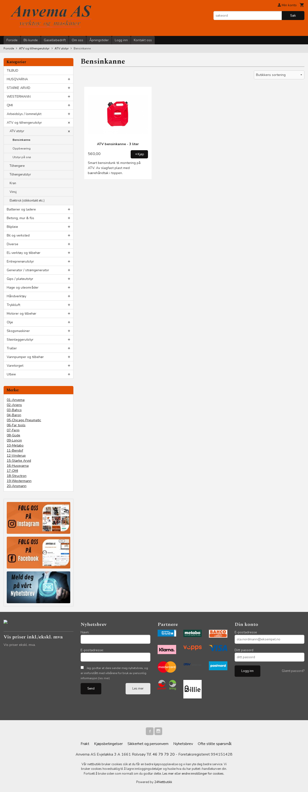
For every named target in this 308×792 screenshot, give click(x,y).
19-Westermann (19, 481)
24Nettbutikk (163, 782)
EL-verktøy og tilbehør (23, 252)
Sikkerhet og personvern (148, 743)
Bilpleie (12, 226)
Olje (10, 322)
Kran (13, 183)
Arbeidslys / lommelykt (24, 114)
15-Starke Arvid (19, 460)
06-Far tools (16, 425)
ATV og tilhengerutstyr (24, 122)
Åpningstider (99, 40)
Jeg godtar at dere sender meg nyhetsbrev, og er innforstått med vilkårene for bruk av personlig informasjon (114, 673)
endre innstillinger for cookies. (203, 774)
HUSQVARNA (17, 79)
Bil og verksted (18, 235)
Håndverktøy (16, 296)
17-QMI (12, 470)
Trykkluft (13, 305)
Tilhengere (17, 166)
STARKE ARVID (18, 88)
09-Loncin (14, 440)
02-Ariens (14, 405)
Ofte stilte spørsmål (214, 743)
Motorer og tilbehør (21, 313)
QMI (10, 105)
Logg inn (121, 40)
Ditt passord (244, 650)
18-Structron (16, 476)
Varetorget (15, 365)
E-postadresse (246, 632)
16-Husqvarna (18, 465)
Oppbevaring (22, 148)
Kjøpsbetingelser (108, 743)
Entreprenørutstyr (20, 261)
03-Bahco (14, 410)
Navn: (85, 632)
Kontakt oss (143, 40)
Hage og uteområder (22, 287)
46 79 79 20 (164, 754)
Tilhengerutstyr (20, 174)
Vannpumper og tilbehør (25, 357)
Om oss (77, 40)
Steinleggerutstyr (20, 339)
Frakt (85, 743)
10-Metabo (15, 445)
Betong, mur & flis (20, 218)
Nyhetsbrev (183, 743)
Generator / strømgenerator (28, 270)
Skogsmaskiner (18, 331)
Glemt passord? (293, 671)
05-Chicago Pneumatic (24, 420)
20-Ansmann (16, 486)
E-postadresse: (92, 650)
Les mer (138, 688)
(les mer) (104, 678)
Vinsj (13, 192)
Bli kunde (31, 40)
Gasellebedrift (55, 40)
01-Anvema (16, 400)
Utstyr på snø (22, 157)
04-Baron (14, 415)
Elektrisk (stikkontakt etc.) (27, 200)
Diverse (12, 244)
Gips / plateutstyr (20, 279)
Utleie (11, 374)
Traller (12, 348)
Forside (12, 40)
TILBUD (12, 70)
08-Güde (13, 435)
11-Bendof (15, 450)
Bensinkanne (21, 140)
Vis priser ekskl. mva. (20, 645)
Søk (293, 15)
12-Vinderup (16, 455)
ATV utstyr (17, 131)
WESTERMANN (19, 96)
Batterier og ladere (21, 209)
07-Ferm (13, 430)
